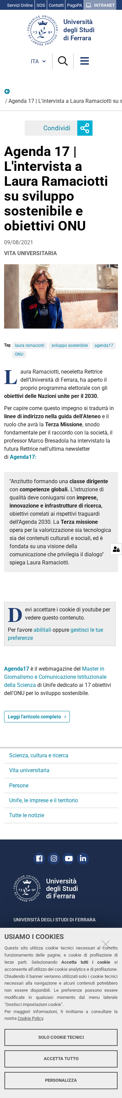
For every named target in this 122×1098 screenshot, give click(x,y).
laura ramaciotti (29, 345)
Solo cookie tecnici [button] (61, 1037)
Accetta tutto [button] (61, 1058)
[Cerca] (63, 61)
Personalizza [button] (61, 1080)
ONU (19, 354)
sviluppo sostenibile (70, 345)
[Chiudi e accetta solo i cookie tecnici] (105, 944)
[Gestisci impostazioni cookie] (116, 549)
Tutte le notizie (26, 815)
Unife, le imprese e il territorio (43, 800)
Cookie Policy (30, 1018)
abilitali (43, 630)
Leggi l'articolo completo (34, 716)
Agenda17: (23, 457)
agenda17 (104, 345)
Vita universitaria (7, 93)
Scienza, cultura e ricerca (38, 755)
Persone (18, 785)
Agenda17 (17, 669)
